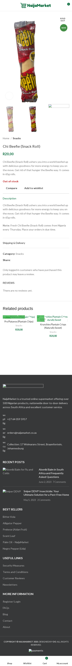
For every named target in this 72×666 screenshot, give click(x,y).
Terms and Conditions (15, 571)
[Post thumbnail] (19, 476)
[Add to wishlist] (64, 320)
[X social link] (18, 260)
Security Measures (13, 565)
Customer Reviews (14, 578)
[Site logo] (36, 5)
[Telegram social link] (30, 260)
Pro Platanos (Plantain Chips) (18, 321)
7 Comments (59, 482)
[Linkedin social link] (26, 260)
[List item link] (36, 433)
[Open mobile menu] (4, 5)
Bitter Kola (9, 516)
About (6, 626)
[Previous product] (60, 138)
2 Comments (43, 500)
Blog (5, 614)
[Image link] (23, 388)
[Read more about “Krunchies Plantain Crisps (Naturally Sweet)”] (40, 318)
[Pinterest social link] (22, 260)
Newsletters (10, 584)
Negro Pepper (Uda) (14, 548)
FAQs (6, 607)
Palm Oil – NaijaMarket (16, 542)
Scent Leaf (9, 535)
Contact (7, 620)
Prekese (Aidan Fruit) (15, 529)
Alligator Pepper (12, 523)
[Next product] (67, 138)
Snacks (17, 138)
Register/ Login (11, 601)
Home (6, 138)
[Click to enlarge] (9, 96)
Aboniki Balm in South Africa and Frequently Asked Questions (51, 473)
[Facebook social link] (13, 260)
